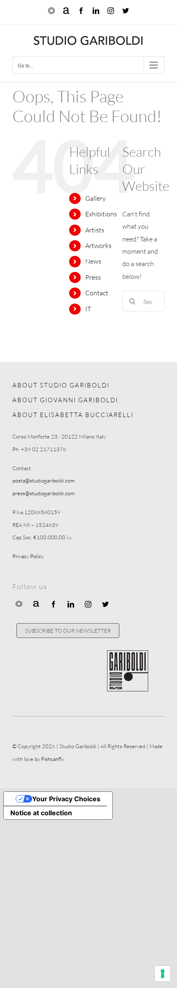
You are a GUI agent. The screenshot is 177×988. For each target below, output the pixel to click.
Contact (96, 293)
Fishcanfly (52, 759)
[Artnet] (36, 603)
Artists (94, 230)
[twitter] (105, 604)
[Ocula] (19, 603)
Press (93, 277)
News (93, 261)
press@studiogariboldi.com (43, 493)
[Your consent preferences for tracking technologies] (162, 973)
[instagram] (88, 604)
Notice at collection (41, 813)
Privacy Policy (28, 556)
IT (88, 309)
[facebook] (53, 604)
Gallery (95, 198)
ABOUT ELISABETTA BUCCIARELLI (72, 415)
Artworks (98, 245)
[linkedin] (70, 604)
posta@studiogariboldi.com (43, 480)
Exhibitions (101, 214)
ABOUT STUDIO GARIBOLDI (60, 385)
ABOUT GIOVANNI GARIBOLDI (65, 400)
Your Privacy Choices (66, 799)
